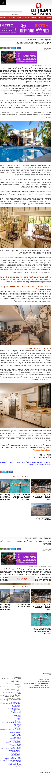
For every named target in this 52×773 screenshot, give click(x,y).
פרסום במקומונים (15, 735)
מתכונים (18, 720)
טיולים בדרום (16, 712)
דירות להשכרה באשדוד (13, 743)
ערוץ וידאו (7, 699)
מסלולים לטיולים (16, 711)
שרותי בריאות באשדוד (14, 750)
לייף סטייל (17, 693)
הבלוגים (18, 690)
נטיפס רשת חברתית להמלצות (12, 701)
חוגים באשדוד (16, 754)
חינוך (19, 689)
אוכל (19, 18)
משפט (19, 683)
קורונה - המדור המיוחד (12, 696)
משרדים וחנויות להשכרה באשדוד (10, 749)
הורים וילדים (17, 721)
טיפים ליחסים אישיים (14, 708)
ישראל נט (17, 725)
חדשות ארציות (10, 683)
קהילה (26, 18)
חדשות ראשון (16, 681)
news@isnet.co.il (43, 681)
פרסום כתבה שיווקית (14, 764)
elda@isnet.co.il (34, 687)
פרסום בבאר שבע (15, 747)
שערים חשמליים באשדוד (13, 759)
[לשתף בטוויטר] (12, 49)
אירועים (6, 686)
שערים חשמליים (15, 702)
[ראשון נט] (47, 673)
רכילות (19, 686)
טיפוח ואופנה (17, 715)
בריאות (12, 695)
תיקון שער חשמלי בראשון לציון (11, 722)
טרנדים (18, 695)
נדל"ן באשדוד (16, 727)
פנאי (29, 39)
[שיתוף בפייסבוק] (18, 49)
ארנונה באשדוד (16, 756)
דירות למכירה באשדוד (14, 741)
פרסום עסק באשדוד (14, 744)
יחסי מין (18, 718)
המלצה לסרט (16, 705)
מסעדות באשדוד (15, 740)
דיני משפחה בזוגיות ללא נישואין (38, 566)
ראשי (49, 18)
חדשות (41, 18)
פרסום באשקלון (16, 746)
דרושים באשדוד (16, 753)
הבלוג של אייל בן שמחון (13, 692)
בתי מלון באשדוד (15, 733)
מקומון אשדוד (16, 724)
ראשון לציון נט (16, 699)
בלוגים (13, 678)
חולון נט (18, 766)
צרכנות (28, 538)
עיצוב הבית (17, 714)
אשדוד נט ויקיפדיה (15, 763)
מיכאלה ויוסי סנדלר (36, 65)
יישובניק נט (17, 734)
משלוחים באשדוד (15, 738)
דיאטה (18, 717)
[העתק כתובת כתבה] (5, 49)
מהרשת (12, 18)
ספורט (12, 686)
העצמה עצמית (16, 709)
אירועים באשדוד (16, 751)
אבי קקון (44, 65)
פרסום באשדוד (16, 762)
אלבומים (18, 684)
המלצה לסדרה (16, 707)
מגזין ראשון (37, 39)
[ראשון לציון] (37, 15)
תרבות (33, 18)
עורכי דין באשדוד (15, 757)
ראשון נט (47, 39)
